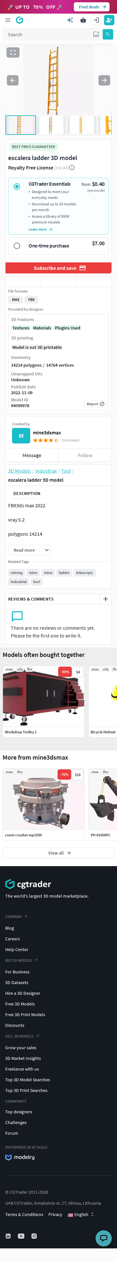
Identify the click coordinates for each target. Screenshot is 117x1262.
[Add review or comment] (105, 599)
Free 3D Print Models (25, 1014)
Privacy (55, 1214)
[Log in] (96, 20)
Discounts (14, 1025)
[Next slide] (104, 80)
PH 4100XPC (100, 834)
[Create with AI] (70, 20)
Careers (12, 939)
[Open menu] (8, 20)
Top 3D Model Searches (27, 1080)
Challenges (16, 1122)
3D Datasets (16, 982)
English (78, 1214)
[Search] (108, 34)
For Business (17, 972)
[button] (96, 34)
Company (13, 916)
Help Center (16, 949)
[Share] (93, 282)
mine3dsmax (47, 432)
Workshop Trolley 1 (21, 731)
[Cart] (83, 20)
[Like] (23, 282)
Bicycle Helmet (103, 731)
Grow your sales (20, 1047)
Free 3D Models (20, 1004)
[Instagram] (35, 1236)
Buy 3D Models (18, 960)
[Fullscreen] (13, 52)
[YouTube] (22, 1236)
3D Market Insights (23, 1058)
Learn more (38, 229)
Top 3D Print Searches (26, 1090)
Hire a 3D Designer (22, 993)
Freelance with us (22, 1069)
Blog (9, 928)
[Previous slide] (13, 80)
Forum (11, 1133)
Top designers (18, 1112)
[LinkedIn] (9, 1236)
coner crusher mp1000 (23, 834)
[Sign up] (109, 20)
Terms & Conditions (24, 1214)
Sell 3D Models (19, 1036)
